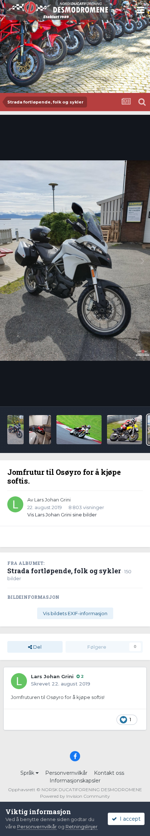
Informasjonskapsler (75, 780)
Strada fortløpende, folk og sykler (64, 570)
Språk (28, 773)
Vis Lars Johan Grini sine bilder (62, 514)
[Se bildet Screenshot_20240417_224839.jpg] (79, 429)
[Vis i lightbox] (75, 260)
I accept (129, 819)
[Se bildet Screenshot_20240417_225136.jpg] (124, 429)
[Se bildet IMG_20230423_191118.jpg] (40, 429)
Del (37, 647)
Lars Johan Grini (52, 500)
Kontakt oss (109, 773)
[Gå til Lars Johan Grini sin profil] (15, 504)
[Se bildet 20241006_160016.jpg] (15, 429)
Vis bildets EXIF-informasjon (75, 613)
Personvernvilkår (66, 773)
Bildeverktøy (118, 393)
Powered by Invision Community (75, 796)
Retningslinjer (82, 826)
